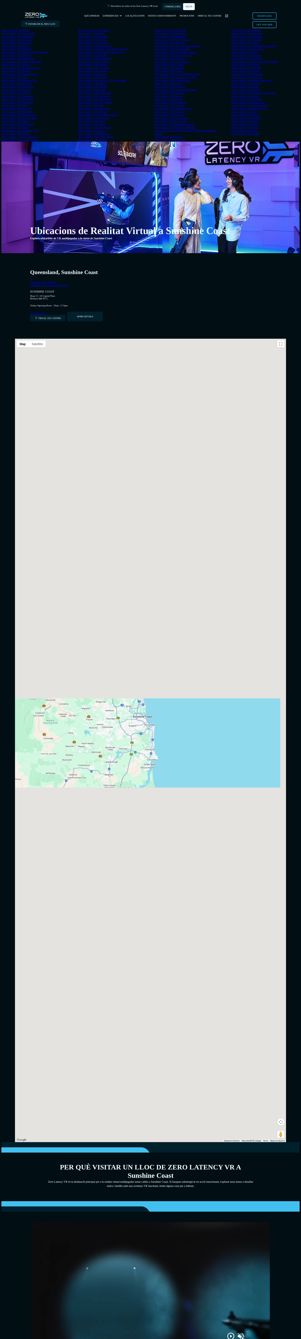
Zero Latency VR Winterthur (247, 74)
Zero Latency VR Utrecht (245, 71)
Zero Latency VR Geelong (169, 64)
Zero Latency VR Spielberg (170, 36)
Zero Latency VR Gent (91, 105)
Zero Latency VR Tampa (92, 39)
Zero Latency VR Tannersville (95, 58)
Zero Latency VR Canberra (170, 58)
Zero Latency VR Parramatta (94, 96)
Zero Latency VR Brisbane (16, 42)
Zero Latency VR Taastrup (169, 111)
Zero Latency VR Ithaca (244, 124)
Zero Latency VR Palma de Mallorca (175, 127)
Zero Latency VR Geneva (92, 74)
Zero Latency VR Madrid (15, 30)
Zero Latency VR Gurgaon (16, 108)
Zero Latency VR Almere (92, 140)
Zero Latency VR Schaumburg (172, 118)
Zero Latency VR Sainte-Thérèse (173, 108)
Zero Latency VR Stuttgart (246, 30)
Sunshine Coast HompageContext (48, 285)
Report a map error (277, 1141)
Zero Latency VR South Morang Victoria (254, 45)
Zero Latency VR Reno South (18, 33)
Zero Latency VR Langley (92, 71)
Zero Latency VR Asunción (246, 77)
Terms (265, 1141)
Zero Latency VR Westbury (246, 55)
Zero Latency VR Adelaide (93, 36)
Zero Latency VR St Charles (247, 36)
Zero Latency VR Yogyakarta (247, 49)
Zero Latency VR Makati (245, 114)
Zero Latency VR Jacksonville (95, 45)
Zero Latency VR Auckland (93, 61)
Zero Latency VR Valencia (93, 64)
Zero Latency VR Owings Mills (172, 49)
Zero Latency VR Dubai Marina (172, 80)
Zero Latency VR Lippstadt (246, 99)
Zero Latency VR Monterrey (17, 111)
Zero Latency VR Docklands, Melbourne (101, 52)
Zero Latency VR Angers (245, 121)
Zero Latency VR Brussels (16, 89)
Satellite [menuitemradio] (37, 344)
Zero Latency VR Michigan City (249, 108)
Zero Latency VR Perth (14, 105)
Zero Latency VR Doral (91, 121)
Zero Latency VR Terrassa (16, 55)
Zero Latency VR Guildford (93, 118)
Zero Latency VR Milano (15, 127)
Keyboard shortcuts (232, 1141)
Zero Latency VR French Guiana (19, 140)
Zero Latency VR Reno (14, 77)
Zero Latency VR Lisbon (15, 45)
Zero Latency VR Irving (91, 130)
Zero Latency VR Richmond (94, 133)
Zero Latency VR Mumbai (16, 71)
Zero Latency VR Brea (244, 130)
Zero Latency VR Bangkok (16, 49)
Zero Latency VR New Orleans (172, 39)
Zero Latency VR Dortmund (170, 102)
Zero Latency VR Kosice (245, 96)
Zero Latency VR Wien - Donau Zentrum (177, 45)
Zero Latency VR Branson (169, 67)
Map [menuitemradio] (23, 344)
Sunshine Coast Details (43, 282)
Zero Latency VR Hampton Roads (20, 67)
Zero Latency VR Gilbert (169, 71)
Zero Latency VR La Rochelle (95, 92)
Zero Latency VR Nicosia (245, 133)
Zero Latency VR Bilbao (15, 121)
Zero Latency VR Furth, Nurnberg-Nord (177, 74)
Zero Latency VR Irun (243, 111)
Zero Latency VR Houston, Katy (19, 74)
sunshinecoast (37, 313)
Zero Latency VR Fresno (168, 96)
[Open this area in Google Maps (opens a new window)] (21, 1140)
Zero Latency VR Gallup (245, 42)
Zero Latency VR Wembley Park (19, 80)
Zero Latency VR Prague (169, 99)
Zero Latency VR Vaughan (246, 67)
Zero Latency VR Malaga (15, 133)
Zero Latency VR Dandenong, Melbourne (24, 52)
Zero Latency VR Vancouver (17, 96)
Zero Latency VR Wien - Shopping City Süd (102, 49)
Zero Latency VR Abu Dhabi (17, 124)
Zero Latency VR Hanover (93, 77)
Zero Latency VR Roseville (246, 33)
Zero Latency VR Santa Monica (172, 61)
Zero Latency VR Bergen (245, 64)
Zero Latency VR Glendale (246, 39)
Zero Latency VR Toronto (92, 86)
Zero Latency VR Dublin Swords (173, 55)
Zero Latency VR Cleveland (93, 30)
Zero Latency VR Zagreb (245, 127)
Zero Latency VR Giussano (170, 92)
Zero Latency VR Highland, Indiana (175, 124)
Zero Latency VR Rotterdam (17, 99)
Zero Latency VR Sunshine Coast (20, 130)
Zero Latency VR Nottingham (18, 58)
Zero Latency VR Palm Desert (248, 102)
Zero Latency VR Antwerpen (94, 108)
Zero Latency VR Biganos (246, 83)
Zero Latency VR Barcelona (17, 102)
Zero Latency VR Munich (15, 64)
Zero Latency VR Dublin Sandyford (21, 61)
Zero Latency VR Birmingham (18, 114)
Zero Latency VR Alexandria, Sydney (176, 77)
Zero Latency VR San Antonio (95, 102)
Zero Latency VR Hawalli (92, 111)
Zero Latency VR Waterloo (170, 42)
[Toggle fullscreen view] (280, 343)
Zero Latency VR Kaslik (168, 136)
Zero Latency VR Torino (168, 83)
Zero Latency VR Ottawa (92, 83)
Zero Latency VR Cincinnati (94, 67)
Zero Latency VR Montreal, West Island (253, 92)
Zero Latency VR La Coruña (171, 121)
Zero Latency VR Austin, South (95, 136)
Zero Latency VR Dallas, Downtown (251, 80)
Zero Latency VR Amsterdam (94, 127)
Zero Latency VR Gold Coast (17, 86)
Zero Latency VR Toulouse (93, 42)
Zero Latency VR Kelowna (246, 58)
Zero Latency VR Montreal (16, 83)
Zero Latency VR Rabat (244, 86)
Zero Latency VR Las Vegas (17, 39)
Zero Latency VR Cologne (169, 114)
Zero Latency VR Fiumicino (170, 30)
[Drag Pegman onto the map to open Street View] (280, 1134)
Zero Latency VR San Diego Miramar (176, 89)
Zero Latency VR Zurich (92, 124)
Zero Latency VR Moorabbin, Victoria (176, 52)
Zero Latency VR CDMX (245, 89)
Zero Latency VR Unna (244, 52)
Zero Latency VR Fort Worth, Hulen (98, 114)
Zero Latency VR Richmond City (249, 105)
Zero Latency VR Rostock (246, 118)
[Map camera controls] (280, 1121)
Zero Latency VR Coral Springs (19, 118)
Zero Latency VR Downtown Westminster (254, 61)
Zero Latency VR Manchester (94, 99)
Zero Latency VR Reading (92, 55)
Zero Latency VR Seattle (92, 89)
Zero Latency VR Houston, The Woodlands (102, 80)
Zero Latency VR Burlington (171, 33)
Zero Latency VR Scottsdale (17, 36)
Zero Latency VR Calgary (15, 92)
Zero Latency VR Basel (91, 33)
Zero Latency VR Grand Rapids (19, 136)
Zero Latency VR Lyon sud (170, 140)
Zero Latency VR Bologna (169, 105)
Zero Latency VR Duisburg (170, 86)
